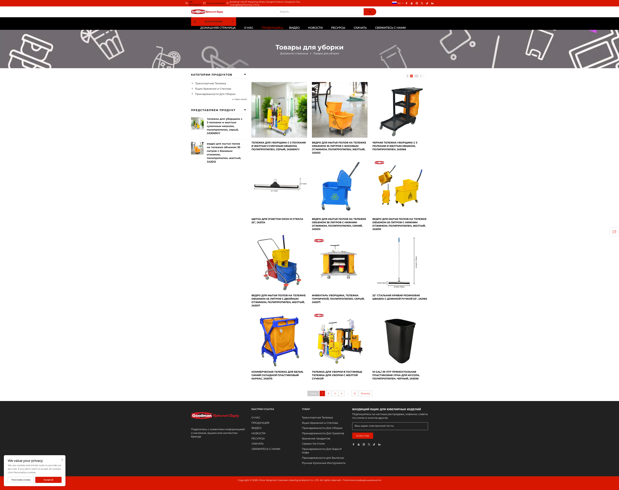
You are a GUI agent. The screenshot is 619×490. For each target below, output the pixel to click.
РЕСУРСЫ (338, 27)
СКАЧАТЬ (360, 27)
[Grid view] (407, 76)
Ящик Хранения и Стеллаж (213, 88)
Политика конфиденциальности (362, 480)
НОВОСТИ (315, 27)
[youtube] (411, 3)
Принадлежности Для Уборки (215, 94)
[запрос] (614, 232)
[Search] (370, 11)
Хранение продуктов (316, 438)
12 (355, 393)
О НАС (248, 27)
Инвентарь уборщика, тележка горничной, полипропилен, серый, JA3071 (338, 299)
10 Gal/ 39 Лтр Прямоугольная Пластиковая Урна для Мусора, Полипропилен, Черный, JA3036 (396, 375)
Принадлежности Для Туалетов (323, 433)
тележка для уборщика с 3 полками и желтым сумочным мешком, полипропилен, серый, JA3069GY (224, 126)
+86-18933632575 (195, 3)
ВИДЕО (294, 27)
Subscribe (362, 435)
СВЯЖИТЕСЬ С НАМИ (390, 27)
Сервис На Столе (313, 443)
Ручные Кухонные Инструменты (324, 463)
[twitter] (422, 3)
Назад (313, 393)
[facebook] (406, 3)
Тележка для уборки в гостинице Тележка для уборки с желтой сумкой (337, 375)
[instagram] (417, 3)
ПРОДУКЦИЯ (271, 27)
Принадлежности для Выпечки (323, 457)
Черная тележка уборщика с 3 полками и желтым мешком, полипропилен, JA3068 (394, 146)
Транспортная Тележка (210, 83)
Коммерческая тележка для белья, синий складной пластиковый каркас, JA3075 (277, 375)
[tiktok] (427, 3)
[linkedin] (432, 3)
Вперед (365, 393)
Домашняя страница (218, 27)
